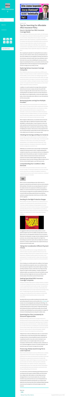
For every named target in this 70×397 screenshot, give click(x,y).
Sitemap (22, 394)
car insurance (44, 301)
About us (32, 394)
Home (2, 20)
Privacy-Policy (27, 394)
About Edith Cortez (6, 48)
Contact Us (3, 29)
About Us (3, 24)
